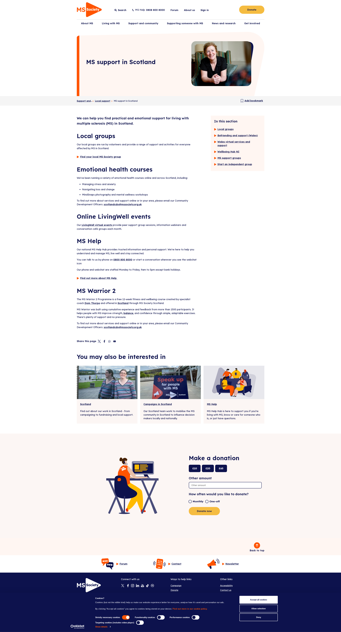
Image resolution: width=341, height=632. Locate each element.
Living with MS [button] (111, 23)
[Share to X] (99, 341)
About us (189, 10)
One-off (214, 501)
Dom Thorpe (92, 303)
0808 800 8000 (155, 10)
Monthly (198, 501)
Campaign (176, 585)
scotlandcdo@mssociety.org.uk (123, 204)
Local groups (225, 129)
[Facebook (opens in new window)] (127, 586)
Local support (102, 101)
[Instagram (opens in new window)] (132, 586)
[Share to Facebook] (104, 341)
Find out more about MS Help (98, 278)
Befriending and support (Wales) (237, 135)
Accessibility (226, 585)
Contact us (225, 590)
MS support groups (229, 158)
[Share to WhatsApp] (109, 341)
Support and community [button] (143, 23)
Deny (258, 617)
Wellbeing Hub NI (228, 151)
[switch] (161, 617)
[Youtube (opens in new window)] (142, 586)
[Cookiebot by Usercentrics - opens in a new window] (77, 627)
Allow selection (258, 608)
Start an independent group (234, 164)
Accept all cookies (258, 600)
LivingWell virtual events (97, 225)
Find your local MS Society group (100, 156)
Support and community (84, 101)
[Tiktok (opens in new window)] (147, 586)
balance (128, 313)
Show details (101, 627)
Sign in (205, 10)
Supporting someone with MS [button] (185, 23)
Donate (251, 9)
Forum (174, 10)
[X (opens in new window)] (122, 586)
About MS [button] (87, 23)
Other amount (200, 478)
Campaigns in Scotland (158, 404)
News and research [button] (224, 23)
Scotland (123, 303)
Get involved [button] (252, 23)
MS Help (212, 404)
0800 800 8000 (122, 259)
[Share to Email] (115, 341)
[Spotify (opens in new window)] (152, 586)
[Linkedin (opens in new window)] (137, 586)
